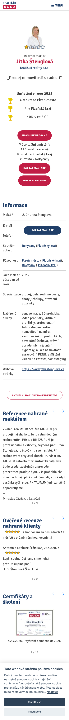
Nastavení (34, 711)
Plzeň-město (30, 260)
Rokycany (28, 246)
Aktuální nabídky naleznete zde (34, 395)
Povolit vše (34, 702)
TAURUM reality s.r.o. (34, 67)
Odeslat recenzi (34, 180)
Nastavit (52, 691)
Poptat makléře (34, 168)
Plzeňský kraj (46, 246)
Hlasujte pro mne (34, 135)
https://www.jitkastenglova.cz (43, 369)
